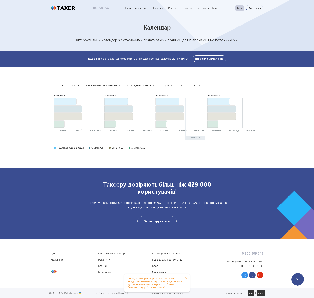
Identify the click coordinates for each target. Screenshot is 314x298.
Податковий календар (111, 253)
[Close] (186, 278)
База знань (202, 8)
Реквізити (174, 8)
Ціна (128, 8)
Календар (158, 8)
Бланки (188, 8)
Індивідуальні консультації (168, 260)
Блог (215, 8)
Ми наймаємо (160, 272)
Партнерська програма (166, 253)
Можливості (141, 8)
